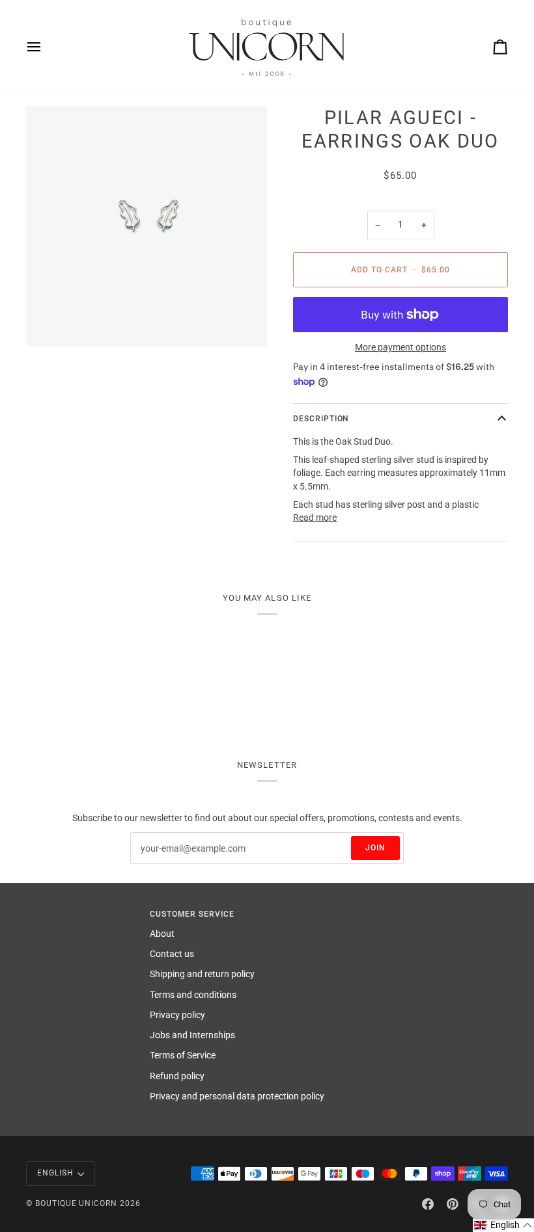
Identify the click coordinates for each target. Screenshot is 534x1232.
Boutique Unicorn (76, 1203)
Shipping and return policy (202, 974)
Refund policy (177, 1076)
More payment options (400, 347)
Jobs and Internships (192, 1035)
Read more (315, 517)
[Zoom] (146, 226)
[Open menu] (45, 47)
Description (321, 418)
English (55, 1172)
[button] (503, 1225)
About (162, 933)
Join (375, 847)
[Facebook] (428, 1204)
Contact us (172, 954)
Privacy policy (177, 1015)
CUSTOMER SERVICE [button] (192, 914)
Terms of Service (183, 1055)
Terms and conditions (193, 995)
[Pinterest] (452, 1204)
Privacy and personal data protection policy (237, 1096)
